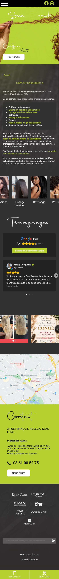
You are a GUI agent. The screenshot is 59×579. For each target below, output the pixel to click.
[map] (29, 379)
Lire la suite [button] (12, 286)
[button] (3, 275)
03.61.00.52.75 (29, 3)
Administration (29, 559)
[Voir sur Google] (9, 266)
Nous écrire (18, 472)
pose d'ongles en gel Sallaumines (25, 122)
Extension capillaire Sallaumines (24, 110)
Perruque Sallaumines (19, 117)
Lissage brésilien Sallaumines (23, 112)
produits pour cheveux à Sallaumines (29, 152)
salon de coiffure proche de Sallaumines (22, 138)
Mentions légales (29, 555)
